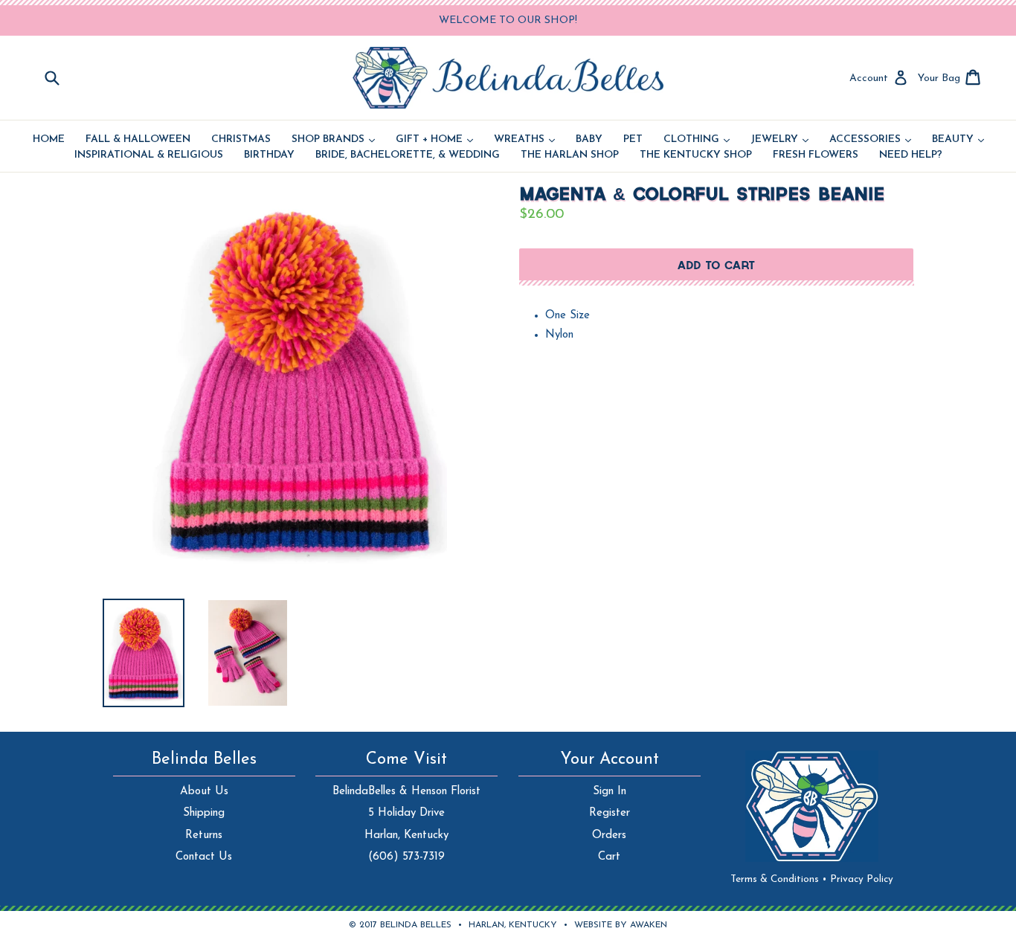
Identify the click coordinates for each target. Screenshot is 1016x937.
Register (609, 813)
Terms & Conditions (778, 879)
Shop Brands (333, 140)
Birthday (269, 155)
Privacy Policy (861, 879)
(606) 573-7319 (406, 857)
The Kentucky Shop (696, 155)
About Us (204, 791)
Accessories (870, 140)
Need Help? (910, 155)
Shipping (204, 813)
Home (49, 140)
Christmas (241, 140)
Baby (589, 140)
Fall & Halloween (138, 140)
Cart (609, 857)
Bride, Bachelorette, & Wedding (407, 155)
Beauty (958, 140)
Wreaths (524, 140)
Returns (203, 835)
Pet (633, 140)
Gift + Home (434, 140)
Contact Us (204, 857)
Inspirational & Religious (148, 155)
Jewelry (779, 140)
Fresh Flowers (815, 155)
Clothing (696, 140)
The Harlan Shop (570, 155)
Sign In (609, 791)
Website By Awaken (620, 925)
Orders (609, 835)
